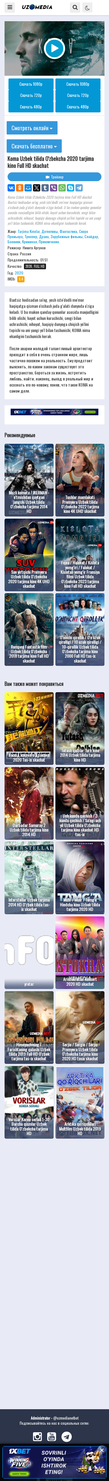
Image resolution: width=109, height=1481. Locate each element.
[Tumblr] (45, 187)
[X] (36, 187)
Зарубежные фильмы (67, 236)
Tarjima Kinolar (29, 231)
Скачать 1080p (30, 84)
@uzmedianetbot (65, 1417)
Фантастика (68, 231)
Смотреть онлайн (31, 128)
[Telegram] (79, 187)
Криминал (29, 241)
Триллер (31, 236)
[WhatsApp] (62, 187)
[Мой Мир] (28, 187)
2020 (19, 272)
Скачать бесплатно (33, 146)
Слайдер (91, 236)
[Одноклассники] (19, 187)
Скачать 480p (31, 107)
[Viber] (53, 187)
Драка (44, 236)
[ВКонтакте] (11, 187)
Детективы (49, 231)
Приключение (49, 241)
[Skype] (70, 187)
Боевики (14, 241)
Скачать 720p (31, 95)
